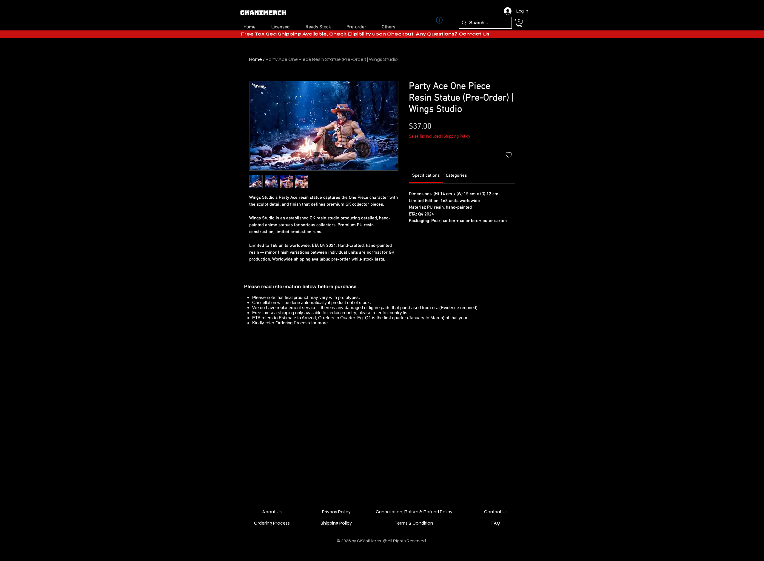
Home (255, 59)
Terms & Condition (414, 523)
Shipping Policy (456, 136)
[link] (426, 175)
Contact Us (496, 511)
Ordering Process (292, 322)
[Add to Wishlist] (509, 155)
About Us (272, 511)
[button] (519, 23)
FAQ (495, 523)
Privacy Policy (336, 511)
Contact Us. (475, 34)
